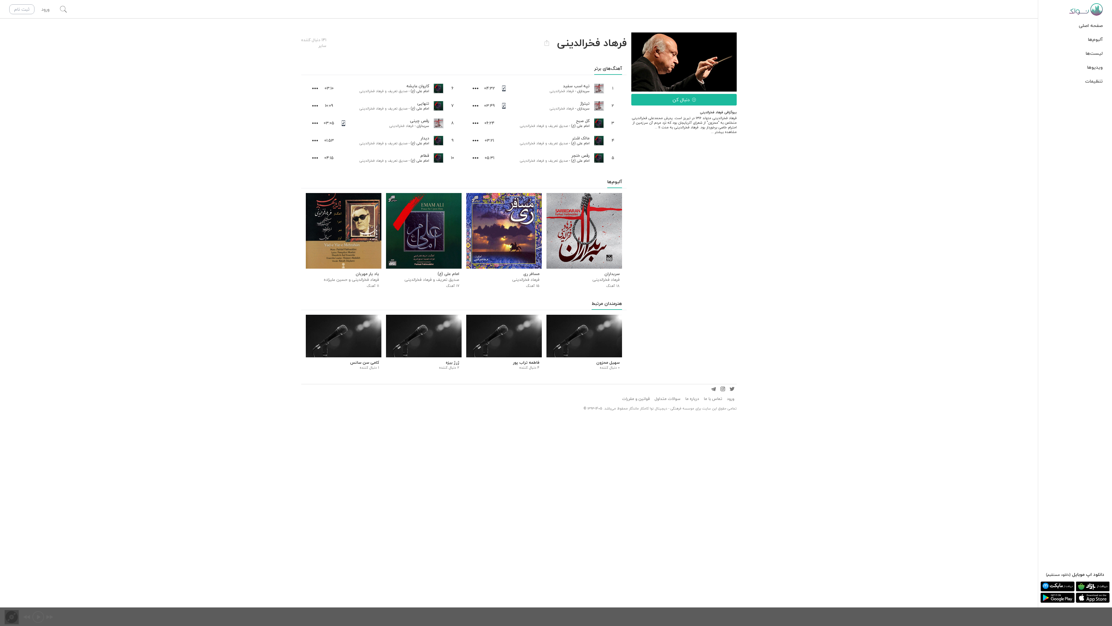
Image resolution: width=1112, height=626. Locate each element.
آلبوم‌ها (1095, 39)
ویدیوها (1095, 67)
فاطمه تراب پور (526, 362)
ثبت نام (22, 9)
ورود (730, 399)
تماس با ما (713, 399)
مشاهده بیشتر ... (724, 132)
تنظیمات (1094, 81)
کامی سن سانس (364, 362)
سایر (322, 45)
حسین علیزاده (336, 279)
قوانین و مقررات (636, 399)
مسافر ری (531, 274)
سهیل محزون (608, 362)
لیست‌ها (1094, 53)
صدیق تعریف (558, 126)
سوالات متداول (667, 399)
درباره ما (692, 399)
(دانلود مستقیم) (1058, 575)
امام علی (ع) (580, 126)
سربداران (583, 91)
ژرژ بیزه (452, 362)
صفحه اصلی (1091, 25)
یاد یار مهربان (367, 274)
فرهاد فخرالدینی (562, 91)
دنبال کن (681, 100)
